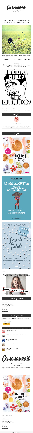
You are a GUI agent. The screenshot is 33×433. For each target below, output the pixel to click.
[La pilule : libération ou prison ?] (3, 331)
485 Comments (20, 110)
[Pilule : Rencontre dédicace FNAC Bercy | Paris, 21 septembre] (3, 336)
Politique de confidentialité (5, 371)
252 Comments (20, 59)
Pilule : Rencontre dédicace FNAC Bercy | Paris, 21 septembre (16, 334)
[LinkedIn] (18, 129)
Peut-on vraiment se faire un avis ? (12, 339)
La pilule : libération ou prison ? (11, 330)
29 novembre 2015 (16, 19)
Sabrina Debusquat (28, 59)
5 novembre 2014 (16, 63)
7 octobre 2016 (8, 331)
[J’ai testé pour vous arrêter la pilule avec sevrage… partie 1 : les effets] (16, 87)
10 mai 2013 (7, 345)
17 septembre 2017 (8, 336)
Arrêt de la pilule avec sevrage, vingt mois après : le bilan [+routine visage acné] (16, 21)
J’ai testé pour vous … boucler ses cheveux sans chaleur (15, 343)
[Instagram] (14, 129)
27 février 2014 (8, 349)
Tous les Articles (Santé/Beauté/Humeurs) (8, 305)
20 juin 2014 (7, 340)
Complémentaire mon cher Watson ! (12, 348)
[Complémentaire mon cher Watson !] (3, 349)
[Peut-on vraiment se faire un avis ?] (3, 340)
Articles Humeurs (5, 309)
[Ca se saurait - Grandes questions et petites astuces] (16, 8)
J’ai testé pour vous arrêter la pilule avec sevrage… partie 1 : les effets (16, 66)
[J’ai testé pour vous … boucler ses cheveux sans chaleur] (3, 344)
